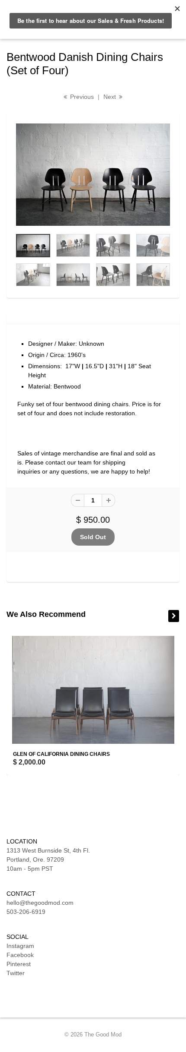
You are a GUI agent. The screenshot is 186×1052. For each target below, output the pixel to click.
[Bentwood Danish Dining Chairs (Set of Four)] (93, 174)
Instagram (20, 945)
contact (55, 462)
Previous (81, 96)
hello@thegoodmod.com (40, 902)
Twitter (15, 973)
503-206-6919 (25, 911)
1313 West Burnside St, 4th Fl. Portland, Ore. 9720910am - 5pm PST (48, 859)
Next (110, 96)
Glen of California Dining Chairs (61, 754)
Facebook (20, 954)
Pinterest (18, 963)
